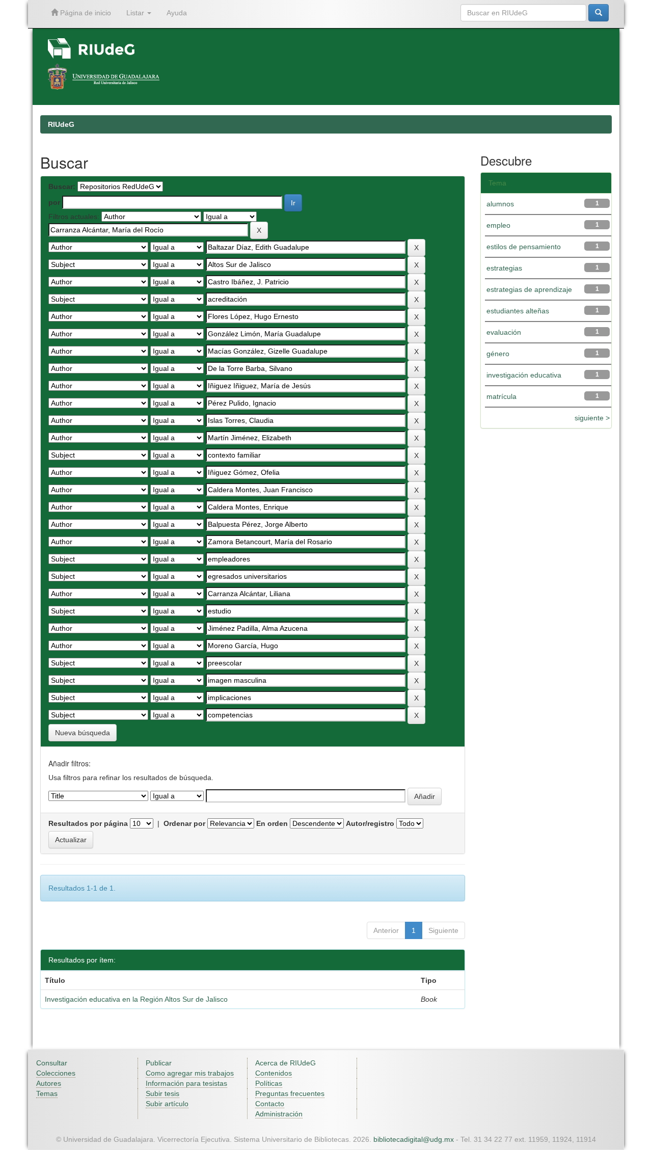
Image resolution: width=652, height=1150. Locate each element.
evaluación (503, 332)
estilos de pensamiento (523, 247)
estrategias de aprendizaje (529, 289)
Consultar (51, 1063)
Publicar (159, 1063)
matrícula (501, 396)
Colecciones (55, 1073)
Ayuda (177, 13)
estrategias (504, 268)
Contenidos (273, 1073)
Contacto (269, 1104)
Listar (136, 13)
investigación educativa (523, 375)
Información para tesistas (186, 1083)
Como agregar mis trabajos (190, 1073)
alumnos (500, 204)
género (497, 354)
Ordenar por (184, 823)
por (54, 202)
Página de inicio (84, 13)
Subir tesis (162, 1093)
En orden (272, 823)
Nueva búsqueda (82, 733)
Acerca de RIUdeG (285, 1063)
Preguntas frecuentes (289, 1093)
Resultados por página (88, 823)
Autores (48, 1083)
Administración (279, 1114)
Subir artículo (167, 1104)
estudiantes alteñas (517, 311)
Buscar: (61, 186)
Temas (47, 1093)
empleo (498, 225)
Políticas (268, 1083)
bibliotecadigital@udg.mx (413, 1139)
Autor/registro (370, 823)
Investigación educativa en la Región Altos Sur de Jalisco (136, 999)
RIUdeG (61, 124)
